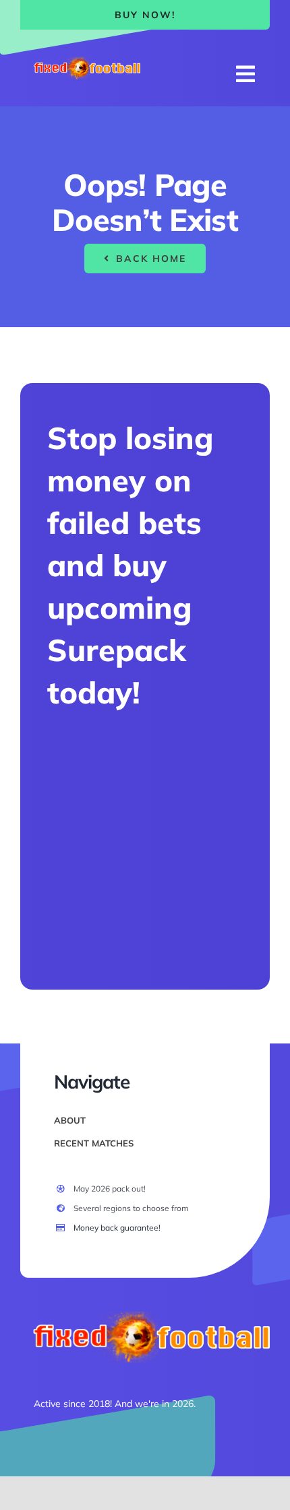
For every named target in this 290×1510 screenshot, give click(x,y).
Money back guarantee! (117, 1228)
